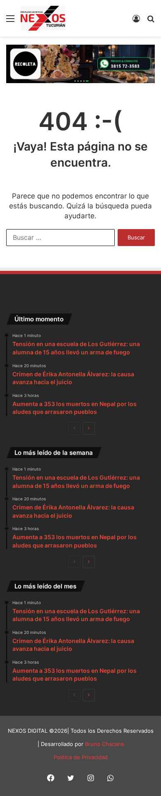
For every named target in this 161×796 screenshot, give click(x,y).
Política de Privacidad (81, 757)
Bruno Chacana (104, 744)
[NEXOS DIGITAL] (43, 18)
